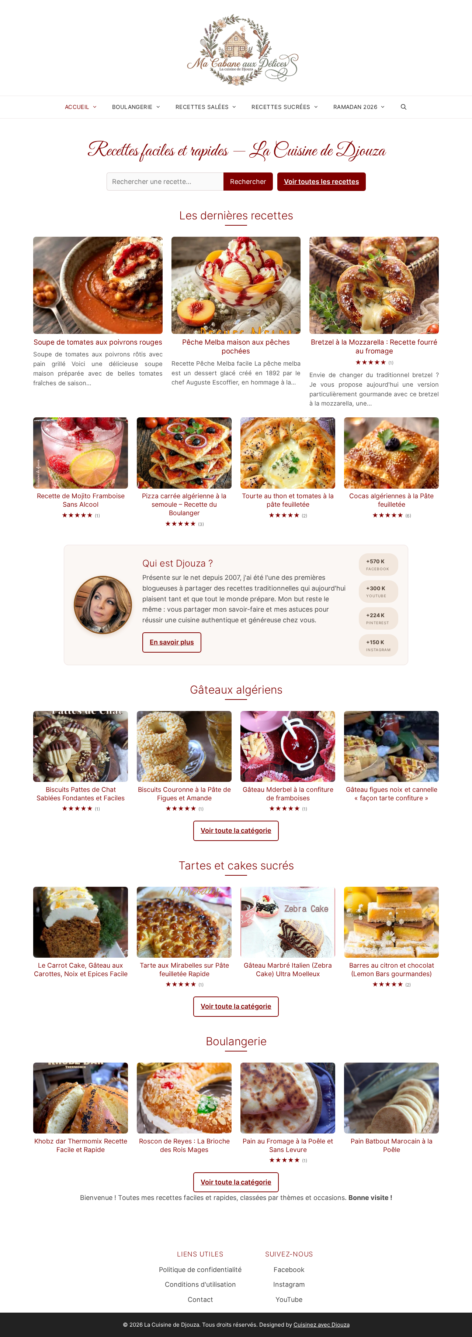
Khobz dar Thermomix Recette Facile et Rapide (80, 1145)
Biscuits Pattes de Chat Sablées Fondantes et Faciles (81, 794)
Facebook (289, 1269)
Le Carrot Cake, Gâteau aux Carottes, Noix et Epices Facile (81, 969)
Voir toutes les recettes (321, 181)
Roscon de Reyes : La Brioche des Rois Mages (184, 1145)
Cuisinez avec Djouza (322, 1324)
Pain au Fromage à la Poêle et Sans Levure (288, 1145)
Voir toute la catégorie (236, 830)
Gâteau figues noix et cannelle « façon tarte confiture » (391, 794)
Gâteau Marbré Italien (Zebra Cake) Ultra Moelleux (288, 969)
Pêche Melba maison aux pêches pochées (236, 347)
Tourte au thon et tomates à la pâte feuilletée (288, 500)
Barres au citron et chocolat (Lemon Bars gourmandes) (391, 969)
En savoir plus (172, 642)
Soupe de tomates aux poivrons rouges (98, 342)
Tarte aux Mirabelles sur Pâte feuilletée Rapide (184, 969)
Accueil (77, 106)
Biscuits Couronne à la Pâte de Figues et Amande (184, 794)
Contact (200, 1299)
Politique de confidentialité (200, 1269)
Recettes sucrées (280, 106)
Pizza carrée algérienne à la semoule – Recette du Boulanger (184, 504)
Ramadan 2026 (355, 106)
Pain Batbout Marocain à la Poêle (392, 1145)
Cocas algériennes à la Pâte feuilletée (391, 500)
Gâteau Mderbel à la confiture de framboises (288, 794)
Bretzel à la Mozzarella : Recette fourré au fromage (374, 347)
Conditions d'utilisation (200, 1284)
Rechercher (248, 181)
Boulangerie (132, 106)
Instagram (289, 1284)
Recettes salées (202, 106)
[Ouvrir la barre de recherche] (403, 107)
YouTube (288, 1299)
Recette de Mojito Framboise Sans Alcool (81, 500)
